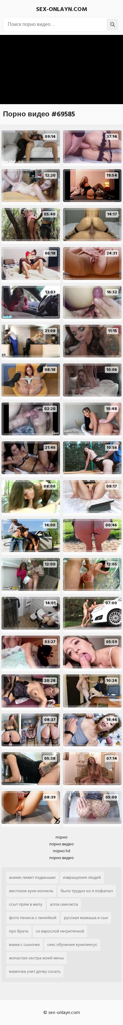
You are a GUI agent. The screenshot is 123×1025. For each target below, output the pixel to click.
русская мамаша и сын (86, 917)
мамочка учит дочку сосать (35, 971)
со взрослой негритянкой (60, 931)
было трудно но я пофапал (87, 890)
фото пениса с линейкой (32, 917)
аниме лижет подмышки (32, 877)
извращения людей (82, 877)
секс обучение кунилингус (72, 944)
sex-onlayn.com (61, 9)
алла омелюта (64, 904)
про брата (18, 931)
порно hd (61, 850)
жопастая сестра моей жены (36, 958)
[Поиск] (113, 24)
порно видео (61, 844)
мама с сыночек (24, 944)
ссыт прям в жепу (25, 904)
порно (61, 837)
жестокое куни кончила (31, 890)
